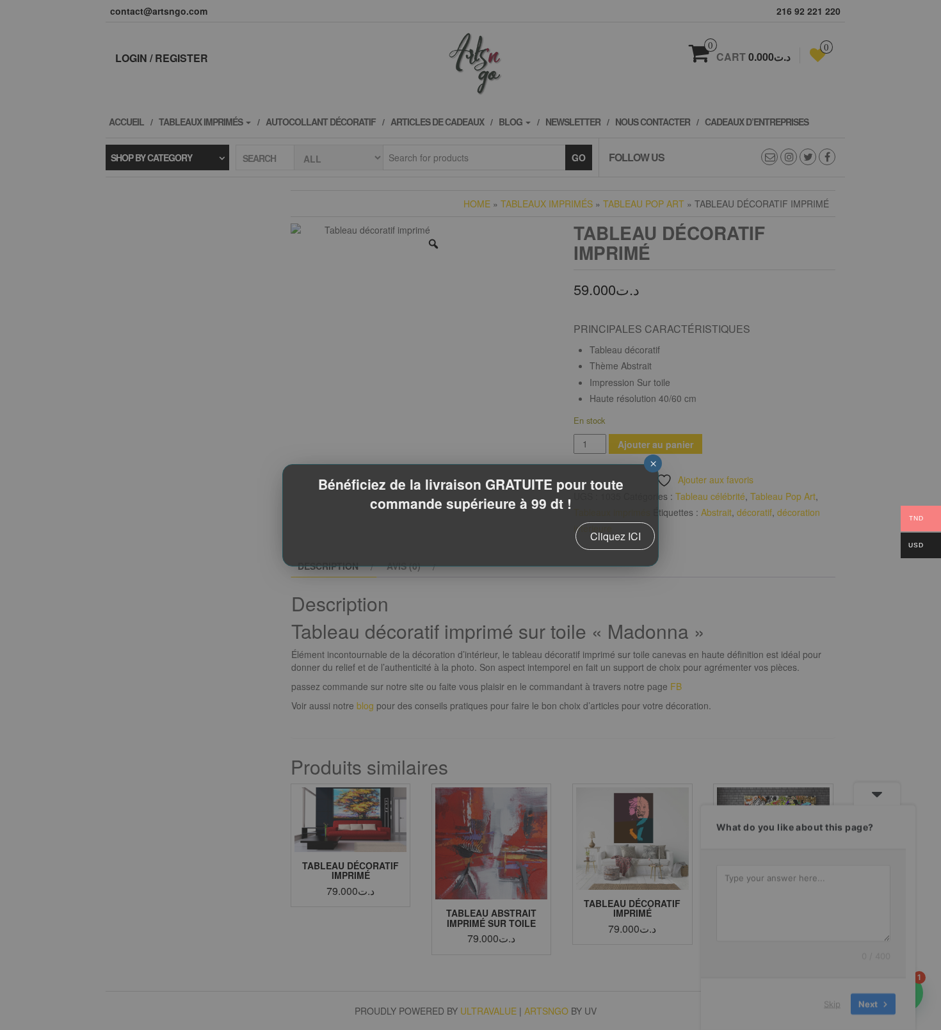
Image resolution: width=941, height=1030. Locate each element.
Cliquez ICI (615, 536)
